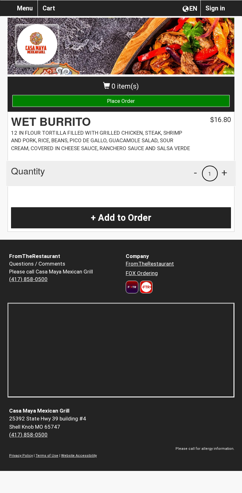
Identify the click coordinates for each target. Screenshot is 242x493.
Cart (49, 8)
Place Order (121, 101)
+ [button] (224, 173)
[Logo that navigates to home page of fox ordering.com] (145, 287)
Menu (25, 8)
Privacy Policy (21, 456)
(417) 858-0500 (28, 279)
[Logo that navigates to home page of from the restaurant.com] (132, 287)
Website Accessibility (79, 456)
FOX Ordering (142, 273)
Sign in (215, 8)
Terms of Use (47, 456)
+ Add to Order (121, 217)
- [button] (195, 173)
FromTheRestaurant (150, 264)
